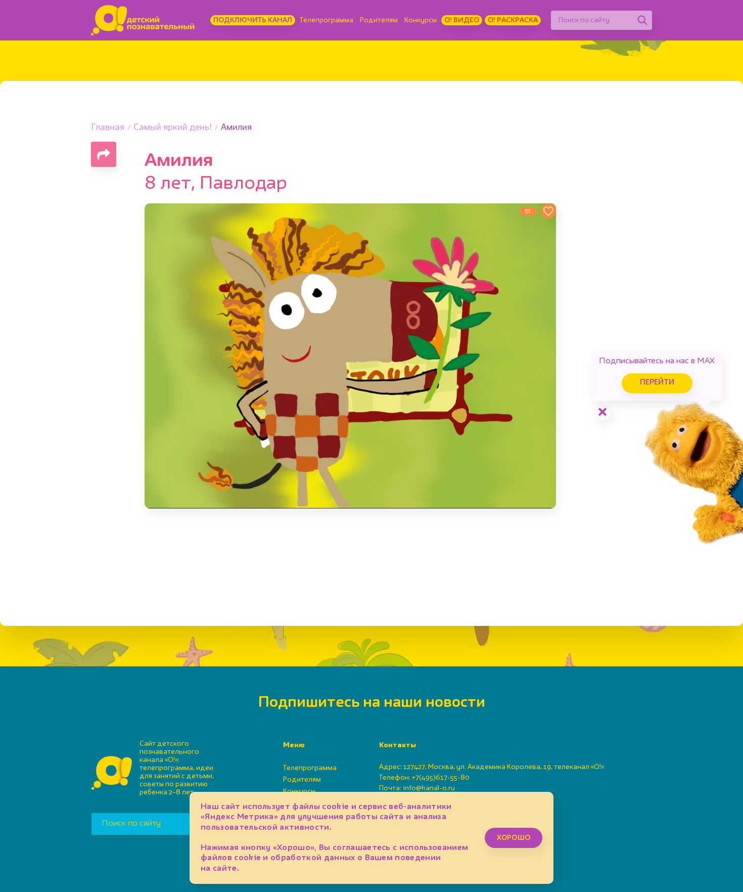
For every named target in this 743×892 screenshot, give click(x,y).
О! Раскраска (513, 20)
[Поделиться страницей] (103, 154)
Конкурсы (420, 20)
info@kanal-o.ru (429, 788)
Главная (107, 128)
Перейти (657, 382)
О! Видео (461, 20)
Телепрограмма (326, 20)
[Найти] (642, 20)
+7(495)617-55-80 (441, 778)
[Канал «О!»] (143, 20)
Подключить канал (252, 20)
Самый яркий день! (172, 128)
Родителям (379, 20)
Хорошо (513, 838)
